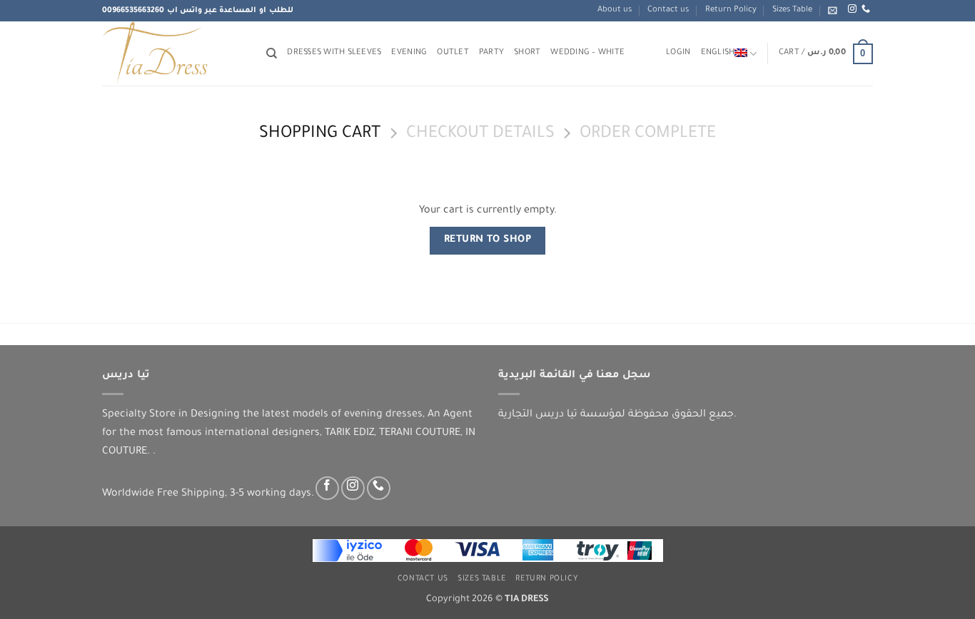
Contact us (668, 10)
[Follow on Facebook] (327, 488)
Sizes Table (792, 10)
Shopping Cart (319, 134)
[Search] (271, 53)
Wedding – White (587, 53)
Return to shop (488, 240)
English (718, 53)
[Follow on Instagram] (852, 9)
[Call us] (866, 9)
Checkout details (480, 134)
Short (527, 53)
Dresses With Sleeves (334, 53)
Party (491, 53)
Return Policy (731, 10)
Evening (409, 53)
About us (614, 10)
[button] (832, 10)
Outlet (453, 53)
